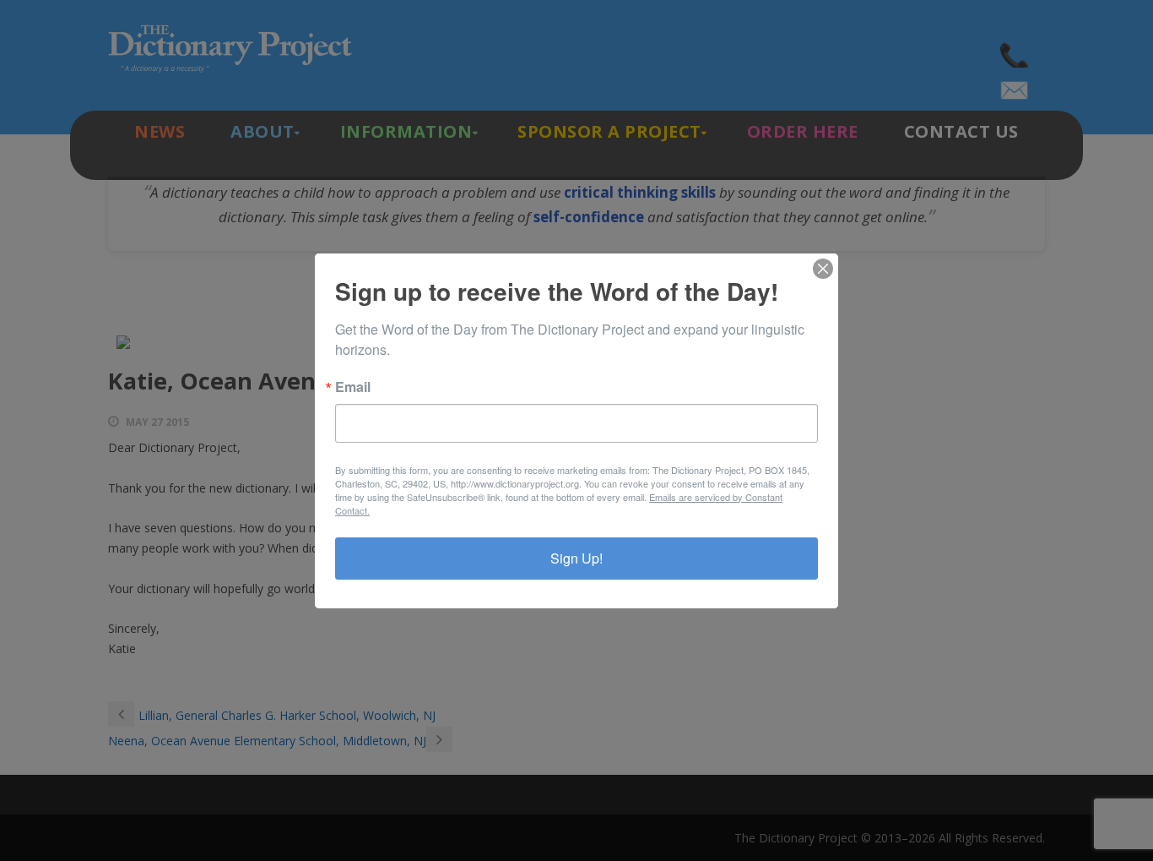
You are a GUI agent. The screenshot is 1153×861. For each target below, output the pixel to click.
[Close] (823, 269)
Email (353, 387)
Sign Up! (576, 558)
